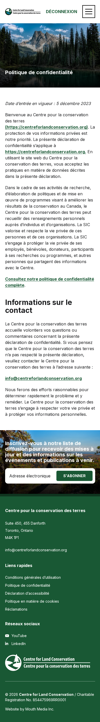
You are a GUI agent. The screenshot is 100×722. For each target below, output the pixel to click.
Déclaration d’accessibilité (27, 593)
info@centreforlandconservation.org (36, 550)
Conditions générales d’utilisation (33, 577)
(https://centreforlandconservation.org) (46, 127)
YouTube (19, 635)
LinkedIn (18, 643)
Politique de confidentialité (27, 585)
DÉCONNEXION (61, 11)
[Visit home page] (23, 11)
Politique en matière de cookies (32, 601)
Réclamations (16, 609)
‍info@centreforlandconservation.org (43, 378)
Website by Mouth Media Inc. (29, 709)
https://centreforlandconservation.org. (45, 151)
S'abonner (74, 476)
